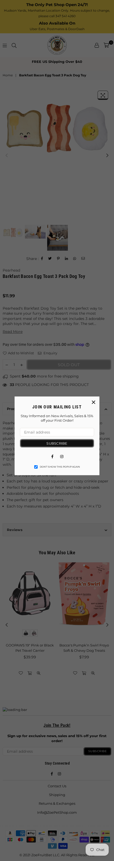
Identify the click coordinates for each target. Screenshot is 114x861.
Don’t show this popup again (60, 467)
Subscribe (56, 443)
